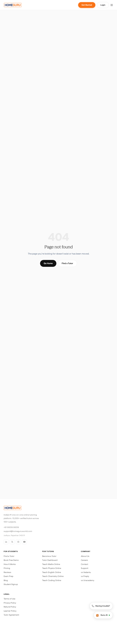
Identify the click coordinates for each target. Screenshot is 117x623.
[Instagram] (18, 541)
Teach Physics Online (51, 568)
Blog (6, 580)
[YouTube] (24, 541)
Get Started (87, 5)
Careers (84, 560)
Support (84, 568)
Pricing (7, 568)
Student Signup (11, 584)
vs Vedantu (86, 572)
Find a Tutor (67, 263)
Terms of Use (9, 599)
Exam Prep (8, 576)
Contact (84, 564)
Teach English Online (51, 572)
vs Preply (85, 576)
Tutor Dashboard (49, 560)
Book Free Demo (11, 560)
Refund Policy (10, 607)
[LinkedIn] (6, 541)
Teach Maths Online (51, 564)
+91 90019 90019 (11, 527)
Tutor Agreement (11, 615)
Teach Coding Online (51, 580)
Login (102, 5)
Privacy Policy (10, 603)
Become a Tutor (49, 556)
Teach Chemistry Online (53, 576)
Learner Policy (10, 611)
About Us (85, 556)
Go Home (48, 263)
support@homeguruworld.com (18, 531)
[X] (12, 541)
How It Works (10, 564)
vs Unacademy (87, 580)
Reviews (7, 572)
